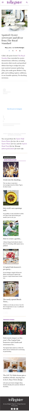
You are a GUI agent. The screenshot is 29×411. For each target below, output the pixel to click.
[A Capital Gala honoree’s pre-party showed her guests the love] (11, 256)
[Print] (19, 50)
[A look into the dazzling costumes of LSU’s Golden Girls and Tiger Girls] (11, 169)
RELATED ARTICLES (9, 157)
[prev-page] (4, 313)
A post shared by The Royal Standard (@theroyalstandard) (14, 134)
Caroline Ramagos (19, 47)
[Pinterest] (16, 50)
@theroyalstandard (8, 149)
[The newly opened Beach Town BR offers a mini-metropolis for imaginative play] (11, 289)
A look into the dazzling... (12, 180)
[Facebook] (9, 50)
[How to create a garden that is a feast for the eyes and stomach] (11, 228)
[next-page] (7, 313)
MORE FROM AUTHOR (10, 160)
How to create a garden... (12, 239)
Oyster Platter (6, 144)
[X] (12, 50)
